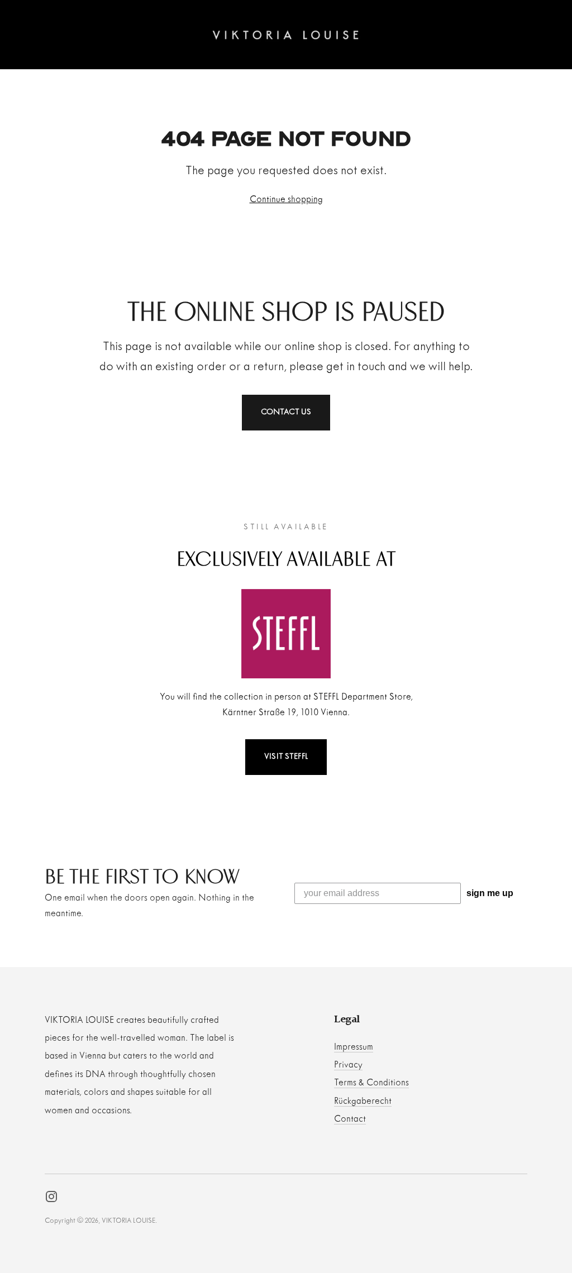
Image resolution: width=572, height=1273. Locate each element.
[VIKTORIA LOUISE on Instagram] (51, 1199)
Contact (350, 1119)
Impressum (353, 1047)
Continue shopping (286, 199)
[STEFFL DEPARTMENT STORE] (286, 633)
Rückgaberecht (363, 1101)
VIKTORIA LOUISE (128, 1221)
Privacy (348, 1065)
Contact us (286, 412)
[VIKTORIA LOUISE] (286, 34)
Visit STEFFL (286, 756)
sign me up (489, 893)
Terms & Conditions (371, 1083)
